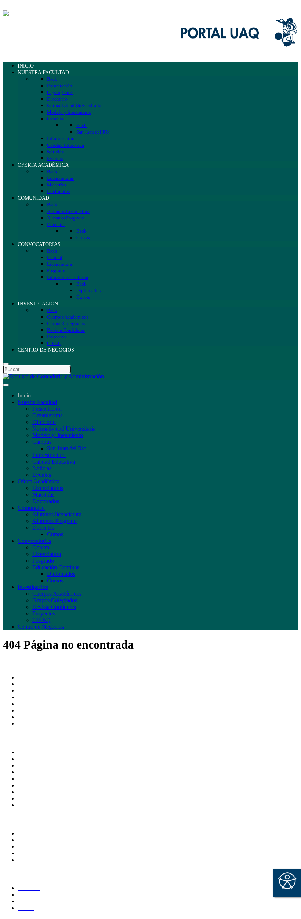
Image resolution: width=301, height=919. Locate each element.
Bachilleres (30, 710)
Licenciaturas (47, 488)
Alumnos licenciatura (56, 514)
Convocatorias (34, 541)
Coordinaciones (36, 704)
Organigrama (47, 415)
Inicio (24, 395)
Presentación (47, 409)
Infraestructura (49, 455)
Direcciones (31, 697)
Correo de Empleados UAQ (50, 752)
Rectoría (27, 684)
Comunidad (31, 508)
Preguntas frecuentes (41, 805)
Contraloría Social (38, 792)
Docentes (43, 527)
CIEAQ (41, 620)
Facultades (30, 717)
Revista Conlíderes (54, 607)
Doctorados (45, 501)
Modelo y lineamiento (57, 435)
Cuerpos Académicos (56, 594)
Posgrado (43, 560)
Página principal (36, 677)
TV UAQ (29, 765)
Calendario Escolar (40, 778)
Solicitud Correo (37, 846)
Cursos (55, 534)
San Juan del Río (66, 448)
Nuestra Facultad (37, 402)
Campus (41, 442)
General (41, 547)
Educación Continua (56, 567)
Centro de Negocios (41, 627)
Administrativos (36, 860)
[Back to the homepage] (53, 13)
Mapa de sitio (33, 798)
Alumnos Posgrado (54, 521)
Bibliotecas (30, 785)
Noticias (41, 468)
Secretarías (30, 690)
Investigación (33, 587)
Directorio (44, 422)
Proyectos (43, 613)
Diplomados (61, 574)
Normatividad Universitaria (63, 428)
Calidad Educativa (53, 461)
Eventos (41, 475)
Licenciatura (46, 554)
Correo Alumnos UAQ (44, 840)
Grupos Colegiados (54, 600)
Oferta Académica (38, 481)
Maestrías (43, 494)
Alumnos (28, 833)
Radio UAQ (32, 772)
